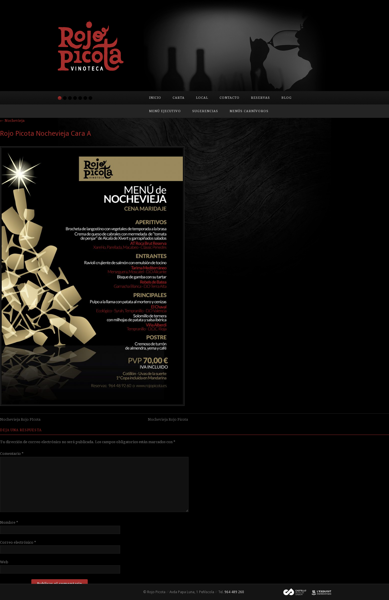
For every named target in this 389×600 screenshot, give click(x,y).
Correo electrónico (18, 542)
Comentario (12, 453)
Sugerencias (205, 111)
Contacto (229, 98)
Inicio (155, 98)
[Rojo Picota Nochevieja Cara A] (92, 404)
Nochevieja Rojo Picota (168, 419)
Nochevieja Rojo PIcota (20, 419)
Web (4, 562)
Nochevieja (12, 120)
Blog (286, 98)
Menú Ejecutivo (165, 111)
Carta (179, 98)
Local (202, 98)
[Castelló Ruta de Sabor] (292, 592)
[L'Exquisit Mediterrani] (318, 592)
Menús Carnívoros (249, 111)
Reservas (260, 98)
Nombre (9, 522)
